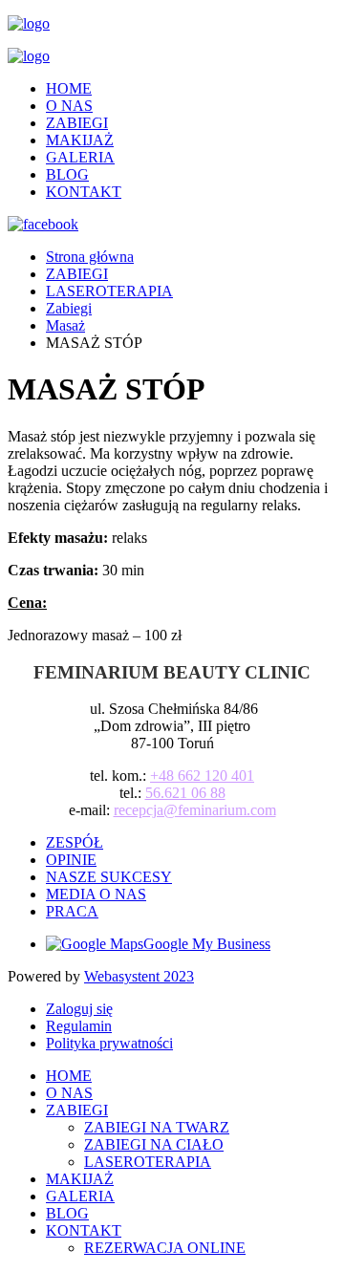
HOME (69, 88)
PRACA (72, 911)
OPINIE (71, 860)
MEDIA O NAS (96, 894)
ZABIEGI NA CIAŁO (154, 1144)
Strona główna (90, 256)
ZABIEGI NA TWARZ (156, 1127)
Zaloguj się (79, 1009)
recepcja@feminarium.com (195, 810)
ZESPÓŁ (74, 842)
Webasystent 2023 (139, 976)
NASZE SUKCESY (109, 877)
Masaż (65, 325)
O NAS (69, 105)
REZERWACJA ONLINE (165, 1248)
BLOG (67, 174)
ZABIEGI (77, 123)
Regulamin (79, 1026)
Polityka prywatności (109, 1043)
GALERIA (80, 157)
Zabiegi (69, 308)
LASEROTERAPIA (109, 291)
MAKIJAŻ (80, 140)
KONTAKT (83, 191)
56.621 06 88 (185, 793)
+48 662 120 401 (202, 775)
